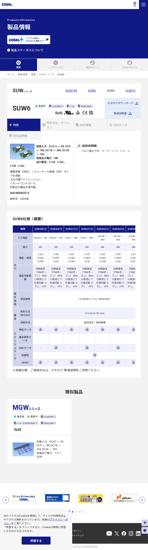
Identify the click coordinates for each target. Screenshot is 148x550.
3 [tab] (72, 512)
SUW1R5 (71, 90)
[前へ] (6, 500)
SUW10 (130, 90)
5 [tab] (79, 512)
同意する (36, 541)
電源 (33, 74)
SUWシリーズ (46, 74)
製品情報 (22, 74)
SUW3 (92, 90)
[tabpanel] (34, 498)
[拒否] (69, 511)
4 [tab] (75, 512)
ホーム (10, 74)
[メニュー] (143, 4)
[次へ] (142, 500)
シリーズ (26, 407)
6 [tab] (82, 512)
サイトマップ (77, 535)
